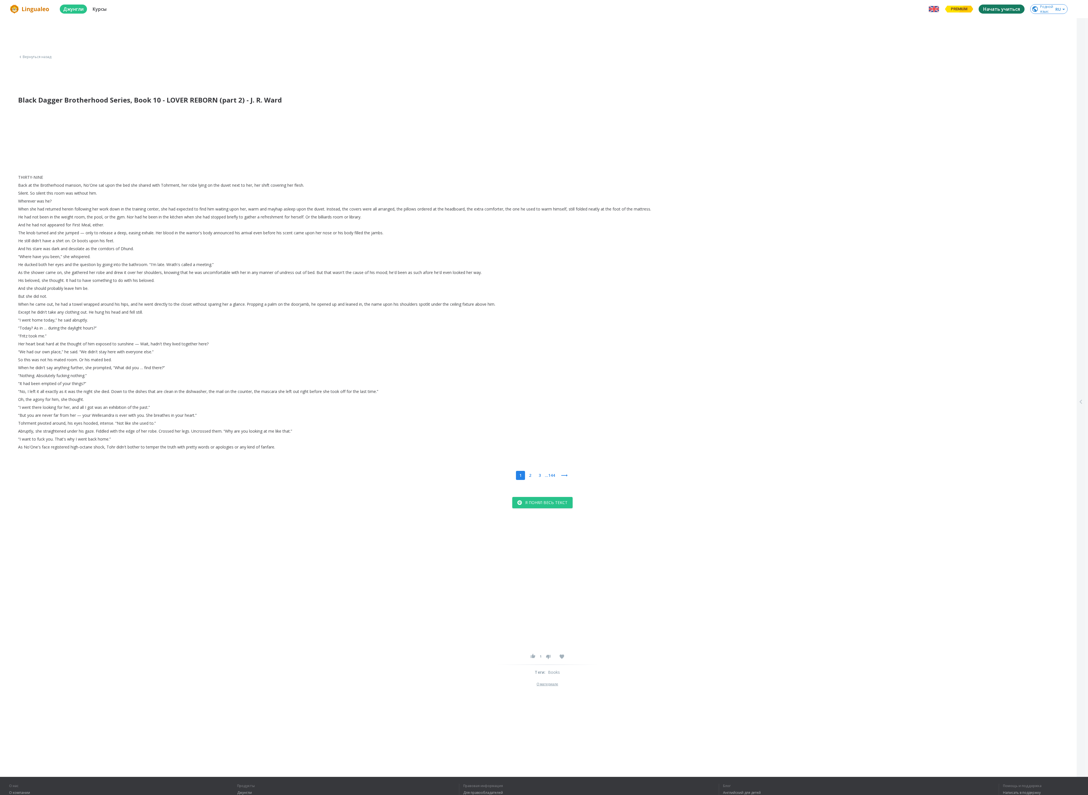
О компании (19, 792)
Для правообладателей (483, 792)
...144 (550, 475)
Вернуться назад (37, 57)
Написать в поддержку (1022, 792)
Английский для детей (742, 792)
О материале (547, 684)
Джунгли (244, 792)
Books (554, 672)
